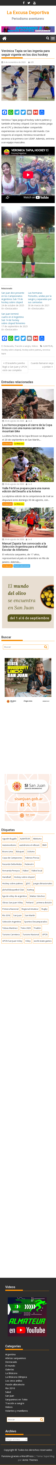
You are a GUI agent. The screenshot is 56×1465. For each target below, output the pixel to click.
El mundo (10, 1365)
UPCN (44, 934)
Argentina (10, 1354)
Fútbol (25, 870)
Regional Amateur (30, 909)
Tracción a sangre (22, 346)
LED (32, 62)
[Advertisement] (28, 738)
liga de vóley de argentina (14, 896)
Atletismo (37, 838)
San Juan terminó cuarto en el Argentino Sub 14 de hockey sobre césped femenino (13, 318)
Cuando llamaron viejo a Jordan (42, 365)
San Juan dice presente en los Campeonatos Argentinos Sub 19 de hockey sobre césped (12, 297)
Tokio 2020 (26, 928)
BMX (44, 845)
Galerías (9, 1369)
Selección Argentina (11, 921)
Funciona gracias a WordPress (17, 1456)
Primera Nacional (10, 909)
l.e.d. (30, 421)
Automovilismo (9, 845)
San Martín (30, 915)
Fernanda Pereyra (11, 870)
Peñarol (29, 902)
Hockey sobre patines (31, 349)
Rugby (44, 909)
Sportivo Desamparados (35, 921)
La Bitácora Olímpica (16, 1376)
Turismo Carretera (11, 934)
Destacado (9, 346)
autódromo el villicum (29, 845)
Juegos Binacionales (42, 883)
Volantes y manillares (16, 1410)
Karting (30, 889)
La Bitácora (18, 443)
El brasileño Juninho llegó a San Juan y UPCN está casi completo (14, 367)
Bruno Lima (7, 851)
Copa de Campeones (12, 857)
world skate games (43, 940)
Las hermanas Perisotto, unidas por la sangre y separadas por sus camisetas (40, 297)
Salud (8, 1391)
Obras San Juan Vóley (12, 902)
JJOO (28, 883)
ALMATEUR (47, 346)
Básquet (20, 851)
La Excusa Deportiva (28, 12)
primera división (44, 902)
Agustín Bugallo (9, 838)
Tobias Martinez (10, 928)
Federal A (29, 864)
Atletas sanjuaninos (15, 1358)
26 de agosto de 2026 (14, 421)
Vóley (28, 940)
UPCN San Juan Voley (12, 940)
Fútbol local (37, 870)
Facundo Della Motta (12, 864)
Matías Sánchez (37, 896)
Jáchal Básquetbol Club (13, 889)
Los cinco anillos (13, 1380)
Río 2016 (6, 915)
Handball (6, 877)
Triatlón (37, 928)
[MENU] (53, 38)
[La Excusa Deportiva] (4, 38)
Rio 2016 (10, 1388)
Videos (35, 346)
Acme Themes (30, 1459)
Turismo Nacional (31, 934)
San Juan (17, 915)
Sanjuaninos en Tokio (16, 1399)
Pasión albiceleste (21, 566)
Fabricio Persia (32, 857)
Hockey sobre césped (11, 349)
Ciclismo (31, 851)
